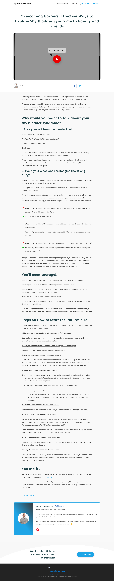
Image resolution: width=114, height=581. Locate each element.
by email (49, 477)
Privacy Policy (73, 576)
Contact (65, 576)
